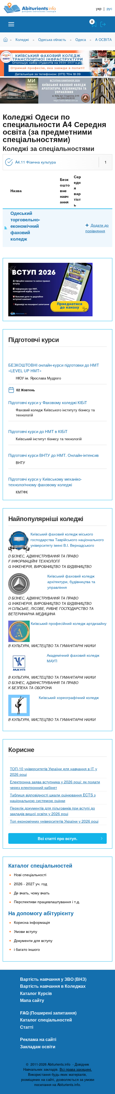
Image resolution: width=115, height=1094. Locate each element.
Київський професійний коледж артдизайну (68, 623)
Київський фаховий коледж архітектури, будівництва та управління (71, 581)
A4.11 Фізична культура (35, 162)
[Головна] (34, 8)
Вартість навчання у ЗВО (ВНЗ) (53, 979)
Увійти (103, 24)
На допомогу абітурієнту (41, 913)
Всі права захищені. (76, 1069)
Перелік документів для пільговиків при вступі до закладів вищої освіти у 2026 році (52, 810)
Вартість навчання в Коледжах (53, 986)
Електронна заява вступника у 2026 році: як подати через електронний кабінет (55, 784)
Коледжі (22, 39)
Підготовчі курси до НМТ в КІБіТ (37, 431)
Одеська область (52, 39)
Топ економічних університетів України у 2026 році (54, 821)
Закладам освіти (37, 1046)
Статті (26, 1027)
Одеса (80, 39)
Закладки (94, 24)
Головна (6, 39)
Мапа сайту (32, 1000)
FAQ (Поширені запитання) (48, 1013)
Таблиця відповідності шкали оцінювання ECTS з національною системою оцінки (52, 797)
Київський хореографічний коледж (69, 697)
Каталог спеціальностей (40, 865)
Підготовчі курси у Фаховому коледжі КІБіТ (47, 402)
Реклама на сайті (38, 1039)
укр (98, 8)
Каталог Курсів (36, 993)
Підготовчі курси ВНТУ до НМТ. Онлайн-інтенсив (53, 455)
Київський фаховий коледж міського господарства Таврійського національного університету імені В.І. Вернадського (67, 539)
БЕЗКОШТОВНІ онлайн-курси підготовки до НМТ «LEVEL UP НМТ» (53, 367)
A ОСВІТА (103, 39)
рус (109, 8)
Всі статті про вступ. (57, 838)
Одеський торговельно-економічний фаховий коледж (25, 226)
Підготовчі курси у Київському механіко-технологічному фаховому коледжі (45, 481)
